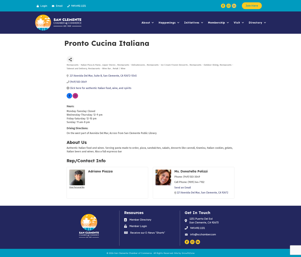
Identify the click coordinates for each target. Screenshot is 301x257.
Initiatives (191, 22)
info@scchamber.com (203, 234)
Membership (216, 22)
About (146, 22)
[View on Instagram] (75, 97)
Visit (237, 22)
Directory (255, 22)
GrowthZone (188, 253)
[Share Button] (70, 59)
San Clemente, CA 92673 (204, 220)
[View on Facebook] (69, 97)
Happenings (167, 22)
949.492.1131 (197, 228)
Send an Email (182, 187)
